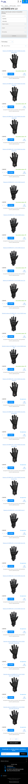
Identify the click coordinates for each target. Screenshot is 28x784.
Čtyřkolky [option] (4, 18)
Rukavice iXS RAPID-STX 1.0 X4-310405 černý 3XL (14, 543)
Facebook (4, 775)
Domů (2, 5)
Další (16, 739)
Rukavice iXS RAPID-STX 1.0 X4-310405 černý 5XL (14, 608)
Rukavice (19, 5)
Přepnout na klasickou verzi (14, 781)
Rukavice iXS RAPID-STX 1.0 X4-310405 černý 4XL (14, 575)
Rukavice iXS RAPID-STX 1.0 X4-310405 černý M (14, 182)
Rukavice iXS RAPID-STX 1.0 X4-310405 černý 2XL (14, 280)
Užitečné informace (5, 761)
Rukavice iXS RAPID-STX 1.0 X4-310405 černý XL (14, 247)
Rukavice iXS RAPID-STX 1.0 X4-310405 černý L (14, 215)
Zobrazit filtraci (6, 45)
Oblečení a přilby (13, 5)
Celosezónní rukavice (6, 6)
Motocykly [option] (4, 21)
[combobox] (14, 16)
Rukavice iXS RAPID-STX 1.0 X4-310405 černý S (14, 510)
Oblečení (6, 5)
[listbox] (14, 20)
